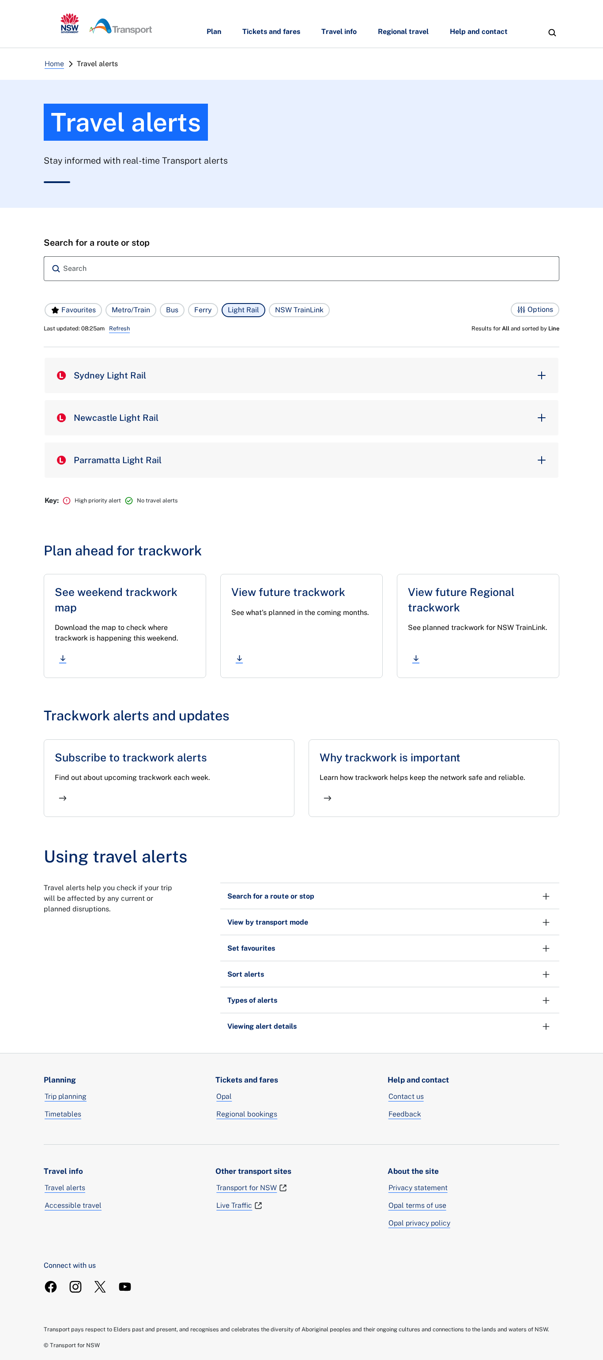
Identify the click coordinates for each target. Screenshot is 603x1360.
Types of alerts (252, 1000)
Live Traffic (234, 1205)
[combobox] (301, 268)
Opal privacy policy (419, 1223)
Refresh (119, 328)
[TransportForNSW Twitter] (100, 1287)
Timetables (63, 1114)
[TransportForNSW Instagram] (75, 1287)
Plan (214, 31)
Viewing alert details (262, 1026)
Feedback (404, 1114)
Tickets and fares (271, 31)
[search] (552, 33)
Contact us (406, 1096)
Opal (224, 1096)
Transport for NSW (246, 1188)
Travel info (339, 31)
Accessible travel (73, 1205)
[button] (73, 310)
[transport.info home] (106, 24)
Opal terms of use (417, 1205)
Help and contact (479, 31)
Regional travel (403, 31)
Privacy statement (418, 1188)
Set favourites (251, 948)
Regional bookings (246, 1114)
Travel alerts (65, 1188)
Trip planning (66, 1096)
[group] (301, 375)
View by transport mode (267, 922)
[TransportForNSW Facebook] (51, 1287)
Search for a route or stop (270, 896)
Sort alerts (245, 974)
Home (54, 64)
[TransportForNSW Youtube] (125, 1287)
